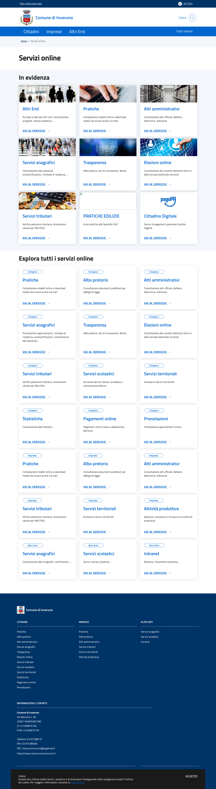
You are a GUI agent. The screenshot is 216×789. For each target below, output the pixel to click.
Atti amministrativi (27, 642)
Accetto (191, 776)
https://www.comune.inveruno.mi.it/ (36, 753)
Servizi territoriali (26, 672)
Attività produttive (89, 657)
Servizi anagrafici (26, 647)
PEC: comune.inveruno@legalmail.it (36, 748)
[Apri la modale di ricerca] (192, 17)
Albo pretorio (24, 637)
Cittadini (32, 271)
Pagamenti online (26, 682)
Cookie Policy (78, 782)
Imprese (32, 455)
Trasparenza (23, 652)
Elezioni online (25, 657)
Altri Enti (33, 545)
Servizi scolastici (26, 667)
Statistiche (23, 677)
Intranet (145, 642)
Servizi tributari (25, 662)
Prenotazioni (24, 687)
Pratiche (21, 632)
